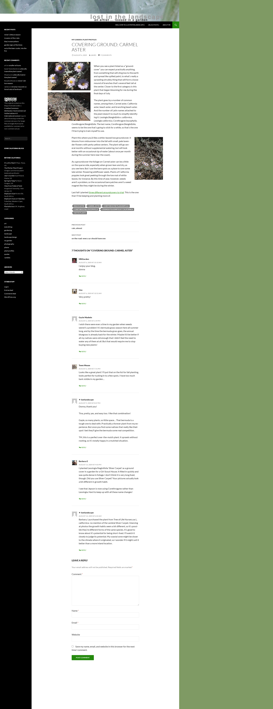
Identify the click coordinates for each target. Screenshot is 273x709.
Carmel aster (94, 206)
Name (75, 610)
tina (80, 290)
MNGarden (84, 259)
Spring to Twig (9, 181)
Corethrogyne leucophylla (86, 209)
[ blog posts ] (153, 25)
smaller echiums (15, 65)
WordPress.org (10, 297)
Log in (6, 287)
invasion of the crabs (11, 38)
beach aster (79, 206)
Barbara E (83, 461)
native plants (80, 213)
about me (166, 25)
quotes (6, 254)
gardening (8, 230)
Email (75, 622)
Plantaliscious (9, 206)
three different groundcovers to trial (106, 192)
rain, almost (78, 226)
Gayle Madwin (85, 317)
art (5, 223)
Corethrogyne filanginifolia (116, 206)
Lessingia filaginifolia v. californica (117, 209)
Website (76, 634)
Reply (83, 276)
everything (8, 227)
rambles (7, 258)
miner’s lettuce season (12, 35)
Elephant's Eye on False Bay (14, 199)
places (6, 247)
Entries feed (8, 290)
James (93, 55)
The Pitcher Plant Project (13, 168)
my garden (77, 40)
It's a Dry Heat (9, 163)
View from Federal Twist (13, 186)
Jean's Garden (9, 176)
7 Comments (105, 55)
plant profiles (90, 40)
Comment (77, 574)
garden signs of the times (13, 45)
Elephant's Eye (9, 194)
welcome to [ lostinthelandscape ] (129, 25)
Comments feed (10, 294)
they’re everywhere (11, 41)
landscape (8, 234)
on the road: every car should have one (89, 237)
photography (9, 244)
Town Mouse (84, 365)
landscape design (10, 237)
